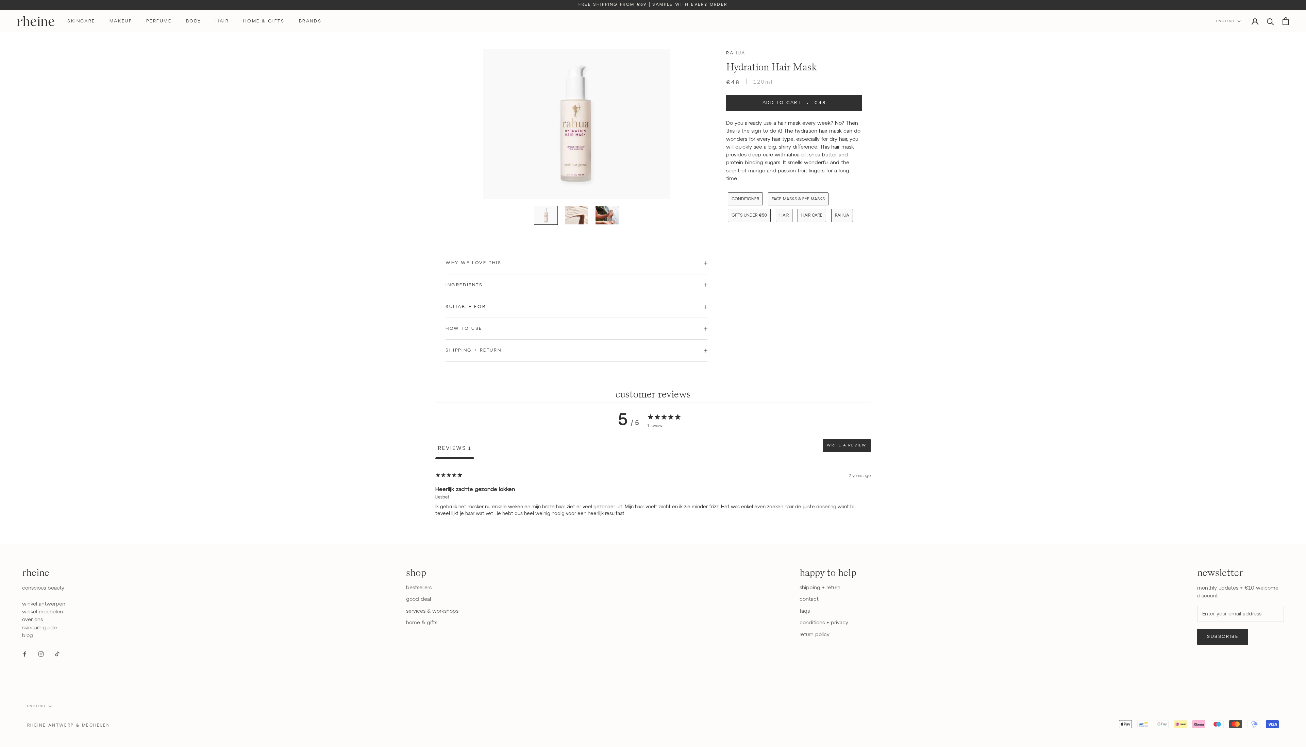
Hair (784, 216)
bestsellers (419, 587)
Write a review (847, 445)
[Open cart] (1286, 21)
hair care (811, 216)
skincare (81, 21)
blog (27, 635)
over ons (32, 619)
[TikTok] (57, 654)
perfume (158, 21)
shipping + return (820, 587)
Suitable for (466, 307)
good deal (418, 599)
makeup (121, 21)
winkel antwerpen (43, 604)
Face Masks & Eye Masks (798, 199)
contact (809, 599)
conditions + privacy (824, 622)
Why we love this (474, 263)
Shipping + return (473, 350)
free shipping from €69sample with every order (653, 5)
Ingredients (464, 285)
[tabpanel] (653, 502)
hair (222, 21)
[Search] (1270, 21)
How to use (464, 328)
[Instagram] (41, 654)
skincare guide (39, 627)
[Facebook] (24, 654)
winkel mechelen (42, 611)
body (193, 21)
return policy (815, 634)
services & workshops (432, 611)
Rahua (736, 53)
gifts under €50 (749, 216)
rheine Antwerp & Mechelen (68, 726)
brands (310, 21)
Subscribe (1222, 636)
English (1225, 21)
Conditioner (745, 199)
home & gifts (263, 21)
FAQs (805, 611)
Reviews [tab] (454, 448)
